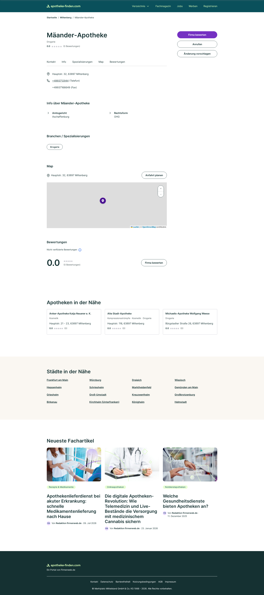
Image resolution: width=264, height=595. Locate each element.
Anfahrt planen (154, 175)
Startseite (52, 17)
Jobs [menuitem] (180, 6)
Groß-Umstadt (97, 394)
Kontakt (94, 581)
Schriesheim (96, 387)
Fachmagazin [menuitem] (163, 6)
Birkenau (52, 401)
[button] (103, 201)
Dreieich (137, 380)
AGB (160, 581)
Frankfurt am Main (57, 380)
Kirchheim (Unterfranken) (104, 401)
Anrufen (197, 44)
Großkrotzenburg (185, 394)
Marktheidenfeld (141, 387)
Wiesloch (180, 380)
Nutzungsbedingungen (144, 581)
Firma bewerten (154, 262)
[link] (74, 322)
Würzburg (95, 380)
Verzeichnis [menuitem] (138, 6)
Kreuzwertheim (141, 394)
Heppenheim (54, 387)
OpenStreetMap (149, 227)
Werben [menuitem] (193, 6)
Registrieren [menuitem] (210, 6)
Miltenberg (66, 17)
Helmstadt (181, 401)
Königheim (138, 401)
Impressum (170, 581)
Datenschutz (107, 581)
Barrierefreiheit (123, 581)
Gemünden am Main (186, 387)
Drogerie (54, 147)
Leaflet (136, 227)
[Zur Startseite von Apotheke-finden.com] (63, 6)
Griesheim (53, 394)
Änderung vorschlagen (197, 53)
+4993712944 (60, 80)
